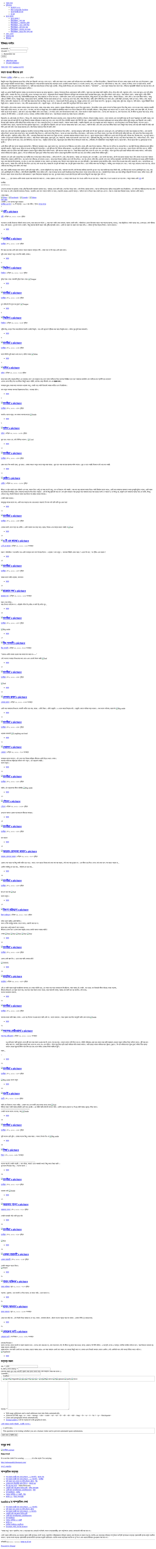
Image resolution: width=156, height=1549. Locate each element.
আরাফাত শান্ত (5, 1209)
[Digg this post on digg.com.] (4, 197)
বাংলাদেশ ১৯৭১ (15, 7)
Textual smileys (12, 1420)
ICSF (13, 14)
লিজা (2, 1155)
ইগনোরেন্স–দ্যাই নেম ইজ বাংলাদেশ (16, 1527)
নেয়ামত (3, 752)
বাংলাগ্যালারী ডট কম (17, 12)
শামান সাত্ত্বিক (5, 1287)
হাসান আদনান (5, 1312)
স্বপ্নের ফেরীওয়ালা (7, 1036)
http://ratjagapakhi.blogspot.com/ (13, 1462)
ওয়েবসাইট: (4, 1374)
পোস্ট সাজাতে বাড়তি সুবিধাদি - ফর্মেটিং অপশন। (16, 1424)
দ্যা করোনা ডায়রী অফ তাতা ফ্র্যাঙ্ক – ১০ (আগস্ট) (21, 1479)
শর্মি (2, 216)
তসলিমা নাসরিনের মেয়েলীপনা (14, 1524)
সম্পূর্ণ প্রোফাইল (6, 1466)
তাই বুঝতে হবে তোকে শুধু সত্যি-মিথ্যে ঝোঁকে (20, 1481)
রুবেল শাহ (41, 1477)
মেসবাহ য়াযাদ (5, 702)
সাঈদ (2, 433)
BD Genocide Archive (19, 10)
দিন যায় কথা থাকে (11, 1485)
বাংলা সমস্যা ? (15, 18)
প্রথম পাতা (4, 67)
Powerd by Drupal (8, 1546)
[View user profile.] (9, 211)
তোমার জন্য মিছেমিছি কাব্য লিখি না (16, 1483)
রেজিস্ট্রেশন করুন (11, 61)
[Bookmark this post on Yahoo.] (32, 197)
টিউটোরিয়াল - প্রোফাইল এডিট (20, 23)
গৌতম (3, 806)
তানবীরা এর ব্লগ (6, 204)
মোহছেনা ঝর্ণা (5, 1337)
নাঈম (2, 373)
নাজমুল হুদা (32, 1483)
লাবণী (2, 1098)
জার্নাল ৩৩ (9, 1496)
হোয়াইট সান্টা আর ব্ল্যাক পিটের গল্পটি (17, 1488)
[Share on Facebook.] (13, 197)
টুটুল (34, 1490)
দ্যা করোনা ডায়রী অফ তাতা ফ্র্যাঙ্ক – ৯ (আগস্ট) (21, 1477)
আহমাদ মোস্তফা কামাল (8, 856)
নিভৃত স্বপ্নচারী (18, 1496)
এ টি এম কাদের (5, 546)
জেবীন (3, 483)
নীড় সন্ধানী (4, 648)
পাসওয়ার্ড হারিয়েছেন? (12, 63)
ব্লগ (10, 67)
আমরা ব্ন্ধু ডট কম (26, 1542)
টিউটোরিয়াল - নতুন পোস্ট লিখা (20, 25)
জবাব (7, 229)
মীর (36, 1481)
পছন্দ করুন (4, 200)
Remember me (9, 54)
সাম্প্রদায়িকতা (10, 1492)
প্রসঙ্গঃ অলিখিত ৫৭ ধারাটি (14, 1494)
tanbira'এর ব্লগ (18, 67)
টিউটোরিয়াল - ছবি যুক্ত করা (19, 27)
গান (140, 178)
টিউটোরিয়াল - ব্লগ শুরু (18, 21)
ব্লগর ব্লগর (42, 204)
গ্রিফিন (3, 273)
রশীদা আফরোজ (33, 1488)
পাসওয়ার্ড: (5, 51)
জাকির (18, 1492)
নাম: (3, 1366)
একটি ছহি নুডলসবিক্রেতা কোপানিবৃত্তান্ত (19, 1490)
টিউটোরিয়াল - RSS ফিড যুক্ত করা (21, 31)
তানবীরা (9, 77)
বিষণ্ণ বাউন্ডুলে (5, 915)
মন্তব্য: (4, 1409)
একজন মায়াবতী (5, 1259)
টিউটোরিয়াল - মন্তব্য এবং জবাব (20, 29)
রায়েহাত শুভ (4, 596)
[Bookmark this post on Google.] (24, 197)
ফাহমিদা (3, 981)
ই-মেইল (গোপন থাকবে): (9, 1369)
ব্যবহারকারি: (5, 49)
